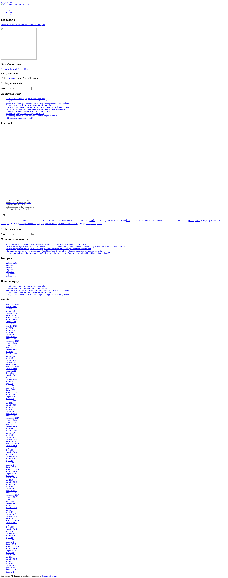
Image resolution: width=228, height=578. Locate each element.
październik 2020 (12, 418)
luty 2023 (9, 358)
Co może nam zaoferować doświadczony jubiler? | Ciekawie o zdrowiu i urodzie (36, 253)
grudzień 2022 (11, 362)
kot (128, 220)
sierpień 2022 (11, 371)
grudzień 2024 (11, 313)
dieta (70, 220)
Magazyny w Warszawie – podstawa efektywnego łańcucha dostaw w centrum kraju (37, 103)
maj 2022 (9, 377)
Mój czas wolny (12, 263)
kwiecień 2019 (11, 456)
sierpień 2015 (11, 550)
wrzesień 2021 (11, 394)
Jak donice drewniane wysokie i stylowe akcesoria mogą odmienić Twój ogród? (36, 109)
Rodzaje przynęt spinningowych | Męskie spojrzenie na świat (28, 244)
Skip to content (6, 2)
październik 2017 (12, 495)
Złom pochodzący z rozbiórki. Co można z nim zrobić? (82, 251)
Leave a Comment (32, 25)
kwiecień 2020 (11, 431)
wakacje (53, 223)
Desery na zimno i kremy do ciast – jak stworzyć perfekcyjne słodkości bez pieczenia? (38, 107)
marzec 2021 (10, 407)
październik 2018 (12, 469)
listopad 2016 (11, 518)
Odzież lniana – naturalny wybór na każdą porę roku (25, 99)
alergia (24, 220)
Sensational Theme (49, 576)
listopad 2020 (11, 416)
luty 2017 (9, 512)
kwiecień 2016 (11, 533)
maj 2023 (9, 352)
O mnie (8, 15)
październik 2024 (12, 317)
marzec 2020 (10, 433)
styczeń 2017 (11, 514)
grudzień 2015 (11, 542)
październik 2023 (12, 341)
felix (80, 220)
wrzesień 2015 (11, 548)
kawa (123, 220)
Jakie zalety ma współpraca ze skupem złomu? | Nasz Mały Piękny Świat (33, 251)
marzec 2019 (10, 459)
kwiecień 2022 (11, 379)
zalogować (13, 78)
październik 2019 (12, 444)
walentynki (62, 224)
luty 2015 (9, 563)
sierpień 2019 (11, 448)
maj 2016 (9, 531)
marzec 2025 (10, 311)
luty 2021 (9, 409)
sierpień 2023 (11, 345)
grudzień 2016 (11, 516)
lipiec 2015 (10, 553)
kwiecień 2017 (11, 508)
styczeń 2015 (11, 565)
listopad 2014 (11, 570)
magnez (136, 220)
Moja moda (10, 270)
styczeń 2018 (11, 488)
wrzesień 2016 (11, 523)
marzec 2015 (10, 561)
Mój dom (9, 265)
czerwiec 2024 (11, 326)
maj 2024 (9, 328)
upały (37, 223)
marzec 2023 (10, 356)
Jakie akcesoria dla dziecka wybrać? (19, 118)
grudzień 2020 (11, 414)
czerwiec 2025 (11, 307)
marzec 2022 (10, 382)
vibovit (47, 224)
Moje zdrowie (11, 276)
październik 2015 (12, 546)
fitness (84, 220)
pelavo (180, 220)
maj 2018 (9, 480)
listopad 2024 (11, 315)
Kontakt (9, 12)
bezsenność (30, 220)
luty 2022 (9, 384)
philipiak (194, 220)
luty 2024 (9, 332)
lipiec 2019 (10, 450)
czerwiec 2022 (11, 375)
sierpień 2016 (11, 525)
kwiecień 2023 (11, 354)
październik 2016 (12, 521)
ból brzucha (63, 220)
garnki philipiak (100, 220)
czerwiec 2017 (11, 503)
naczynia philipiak (169, 220)
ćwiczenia (99, 224)
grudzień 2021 (11, 388)
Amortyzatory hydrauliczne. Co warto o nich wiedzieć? (105, 247)
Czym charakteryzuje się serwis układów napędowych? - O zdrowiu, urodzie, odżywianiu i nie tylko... (44, 247)
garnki (92, 220)
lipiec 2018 (10, 476)
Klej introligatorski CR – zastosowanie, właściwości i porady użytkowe (32, 116)
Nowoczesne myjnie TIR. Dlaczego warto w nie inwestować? (67, 249)
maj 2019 (9, 454)
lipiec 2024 (10, 324)
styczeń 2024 (11, 334)
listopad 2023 (11, 339)
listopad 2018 (11, 467)
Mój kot (9, 267)
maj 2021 (9, 403)
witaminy (75, 224)
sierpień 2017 (11, 499)
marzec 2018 (10, 484)
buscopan (56, 220)
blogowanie (37, 220)
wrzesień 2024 (11, 320)
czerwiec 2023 (11, 349)
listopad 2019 (11, 441)
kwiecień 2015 (11, 559)
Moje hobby (10, 274)
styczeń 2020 (11, 437)
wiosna (69, 223)
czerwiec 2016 (11, 529)
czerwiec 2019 (11, 452)
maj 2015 (9, 557)
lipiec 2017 (10, 501)
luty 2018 (9, 486)
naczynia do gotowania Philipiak (151, 220)
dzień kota (75, 220)
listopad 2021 (11, 390)
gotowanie (109, 220)
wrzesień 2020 (11, 420)
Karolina (16, 25)
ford (87, 220)
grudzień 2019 (11, 439)
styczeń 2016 (11, 540)
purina (21, 224)
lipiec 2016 (10, 527)
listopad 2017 (11, 493)
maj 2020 (9, 429)
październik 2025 (12, 305)
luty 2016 (9, 538)
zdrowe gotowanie (91, 224)
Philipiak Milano (219, 220)
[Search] (33, 234)
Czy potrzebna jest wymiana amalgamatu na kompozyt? (27, 101)
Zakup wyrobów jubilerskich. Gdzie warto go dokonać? (89, 253)
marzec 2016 (10, 536)
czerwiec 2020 (11, 426)
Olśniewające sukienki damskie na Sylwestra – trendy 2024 (28, 111)
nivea (175, 220)
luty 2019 (9, 461)
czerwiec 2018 (11, 478)
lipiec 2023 (10, 347)
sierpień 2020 (11, 422)
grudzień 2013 (11, 572)
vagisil (42, 224)
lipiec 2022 (10, 373)
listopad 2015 (11, 544)
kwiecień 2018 (11, 482)
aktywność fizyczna (15, 220)
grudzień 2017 (11, 491)
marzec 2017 (10, 510)
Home (8, 10)
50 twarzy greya (5, 220)
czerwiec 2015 (11, 555)
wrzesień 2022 (11, 369)
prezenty (14, 223)
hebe (115, 220)
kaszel (119, 220)
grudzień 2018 (11, 465)
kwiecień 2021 (11, 405)
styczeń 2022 (11, 386)
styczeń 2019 (11, 463)
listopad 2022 (11, 364)
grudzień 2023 (11, 337)
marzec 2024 (10, 330)
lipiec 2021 (10, 399)
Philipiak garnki (208, 220)
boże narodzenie (47, 220)
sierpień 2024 (11, 322)
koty (132, 220)
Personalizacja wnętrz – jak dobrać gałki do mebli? (25, 114)
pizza (8, 224)
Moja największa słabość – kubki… (14, 69)
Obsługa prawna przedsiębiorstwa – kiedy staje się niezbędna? (29, 105)
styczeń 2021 (11, 411)
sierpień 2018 (11, 473)
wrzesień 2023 (11, 343)
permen (185, 220)
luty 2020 (9, 435)
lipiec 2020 (10, 424)
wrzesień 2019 (11, 446)
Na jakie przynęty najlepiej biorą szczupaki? (69, 244)
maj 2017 (9, 506)
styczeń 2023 (11, 360)
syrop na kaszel (29, 224)
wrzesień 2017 (11, 497)
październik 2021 (12, 392)
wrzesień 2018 (11, 471)
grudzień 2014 (11, 568)
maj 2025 (9, 309)
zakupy (82, 223)
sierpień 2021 (11, 397)
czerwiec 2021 (11, 401)
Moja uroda (10, 272)
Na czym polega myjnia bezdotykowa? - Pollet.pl (24, 249)
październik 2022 (12, 367)
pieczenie (3, 224)
